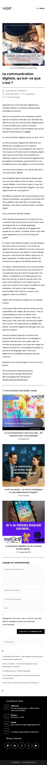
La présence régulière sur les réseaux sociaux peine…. (23, 547)
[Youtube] (36, 745)
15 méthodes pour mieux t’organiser (16, 671)
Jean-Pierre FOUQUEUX (16, 91)
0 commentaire (13, 97)
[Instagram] (22, 745)
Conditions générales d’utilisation (25, 732)
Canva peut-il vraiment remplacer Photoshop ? (21, 683)
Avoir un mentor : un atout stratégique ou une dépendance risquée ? (24, 491)
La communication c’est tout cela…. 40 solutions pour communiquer (23, 434)
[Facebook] (15, 745)
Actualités (29, 94)
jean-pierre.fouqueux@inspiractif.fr (25, 724)
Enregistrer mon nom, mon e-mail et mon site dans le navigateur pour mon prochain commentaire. (21, 621)
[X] (29, 745)
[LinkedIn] (8, 745)
